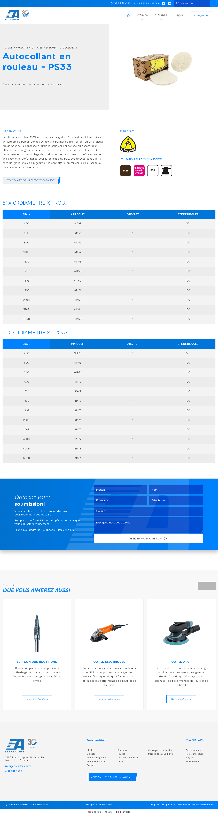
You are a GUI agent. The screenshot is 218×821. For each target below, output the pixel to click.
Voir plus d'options (37, 699)
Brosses (91, 765)
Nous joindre (201, 15)
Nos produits (97, 740)
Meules (90, 750)
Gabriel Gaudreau (204, 804)
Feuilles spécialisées (162, 780)
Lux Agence (166, 804)
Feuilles (121, 754)
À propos (160, 15)
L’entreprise (195, 740)
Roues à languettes (97, 758)
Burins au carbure (96, 761)
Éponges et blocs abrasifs (165, 771)
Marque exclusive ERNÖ (160, 754)
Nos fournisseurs (194, 754)
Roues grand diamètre (132, 771)
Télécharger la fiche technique (30, 180)
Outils (120, 761)
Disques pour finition (132, 797)
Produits (142, 15)
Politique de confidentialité (99, 804)
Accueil (7, 48)
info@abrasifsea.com (148, 3)
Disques (37, 48)
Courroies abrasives (128, 758)
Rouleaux (122, 750)
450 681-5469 (122, 3)
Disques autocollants (61, 48)
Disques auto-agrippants (133, 780)
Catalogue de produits (160, 750)
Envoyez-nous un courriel (111, 776)
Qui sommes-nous (195, 750)
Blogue (178, 15)
